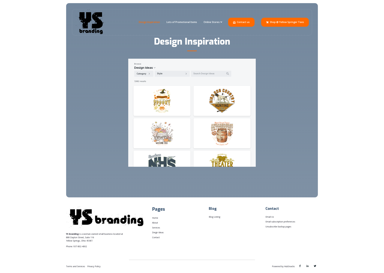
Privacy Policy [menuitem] (93, 266)
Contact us (243, 22)
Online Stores (212, 22)
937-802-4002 (80, 246)
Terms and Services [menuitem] (75, 266)
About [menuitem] (155, 222)
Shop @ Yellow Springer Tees (286, 22)
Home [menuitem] (155, 217)
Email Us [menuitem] (270, 216)
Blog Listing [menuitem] (214, 216)
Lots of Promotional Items (181, 22)
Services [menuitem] (156, 227)
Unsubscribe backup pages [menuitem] (278, 226)
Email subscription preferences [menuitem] (280, 221)
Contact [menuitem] (156, 237)
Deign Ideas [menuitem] (158, 232)
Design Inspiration (149, 22)
